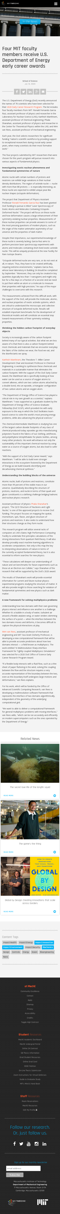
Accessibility (30, 1013)
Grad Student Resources (30, 1057)
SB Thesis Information (30, 1053)
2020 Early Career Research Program (24, 107)
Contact (30, 996)
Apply (30, 1000)
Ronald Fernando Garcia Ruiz (25, 202)
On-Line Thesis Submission (30, 1070)
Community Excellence (30, 991)
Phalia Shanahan (39, 503)
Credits (30, 1018)
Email (43, 92)
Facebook (17, 92)
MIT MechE (10, 3)
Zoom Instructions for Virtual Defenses (30, 1075)
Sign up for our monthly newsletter (30, 1162)
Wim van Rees (9, 631)
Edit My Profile (29, 1110)
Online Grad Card (30, 1061)
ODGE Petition (30, 1066)
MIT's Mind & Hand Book (30, 1083)
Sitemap (30, 1004)
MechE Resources (30, 1105)
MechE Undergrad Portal (30, 1044)
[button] (56, 4)
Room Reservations (30, 1101)
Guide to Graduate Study (30, 1079)
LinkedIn (30, 92)
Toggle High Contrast (30, 1022)
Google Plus (36, 92)
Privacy (30, 1009)
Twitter (23, 92)
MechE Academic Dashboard (30, 1039)
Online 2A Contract (30, 1048)
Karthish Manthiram (11, 359)
